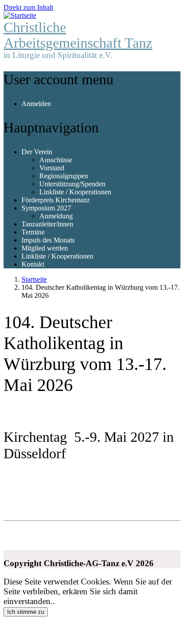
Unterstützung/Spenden (72, 184)
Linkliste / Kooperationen (75, 192)
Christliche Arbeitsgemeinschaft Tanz (78, 35)
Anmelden (36, 103)
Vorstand (51, 168)
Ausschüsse (55, 160)
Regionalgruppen (63, 176)
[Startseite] (20, 15)
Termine (33, 232)
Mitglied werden (44, 248)
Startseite (34, 279)
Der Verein (36, 152)
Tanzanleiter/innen (47, 224)
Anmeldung (56, 216)
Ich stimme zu (25, 612)
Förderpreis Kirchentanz (55, 200)
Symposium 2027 (46, 208)
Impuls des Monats (48, 240)
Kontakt (32, 264)
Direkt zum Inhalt (28, 7)
